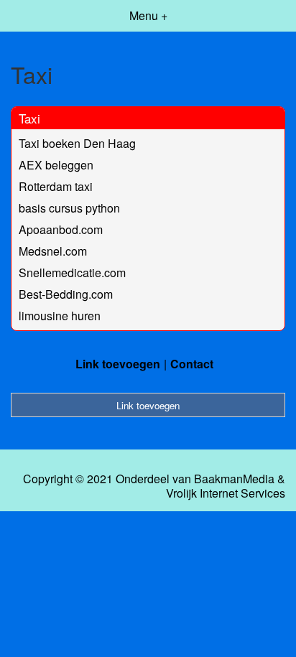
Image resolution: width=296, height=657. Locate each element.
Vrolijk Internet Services (225, 493)
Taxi (29, 118)
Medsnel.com (53, 251)
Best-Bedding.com (66, 294)
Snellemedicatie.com (72, 272)
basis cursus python (69, 208)
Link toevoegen (117, 363)
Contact (191, 363)
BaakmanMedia (234, 479)
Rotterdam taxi (56, 186)
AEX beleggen (56, 165)
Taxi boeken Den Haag (77, 143)
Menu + (148, 15)
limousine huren (60, 315)
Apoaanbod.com (61, 229)
